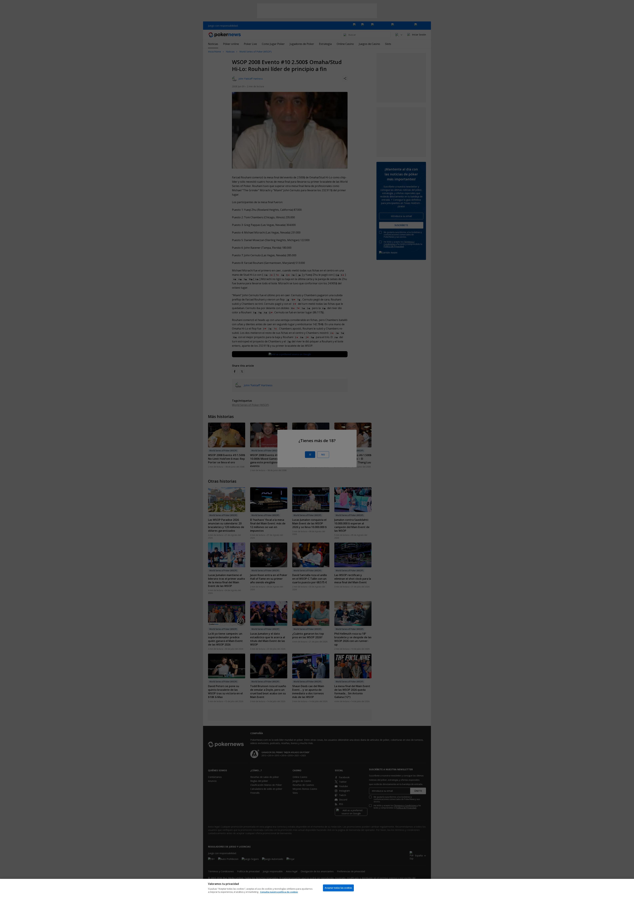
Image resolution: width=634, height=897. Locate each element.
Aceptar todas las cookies (338, 887)
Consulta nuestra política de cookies (279, 891)
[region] (317, 888)
